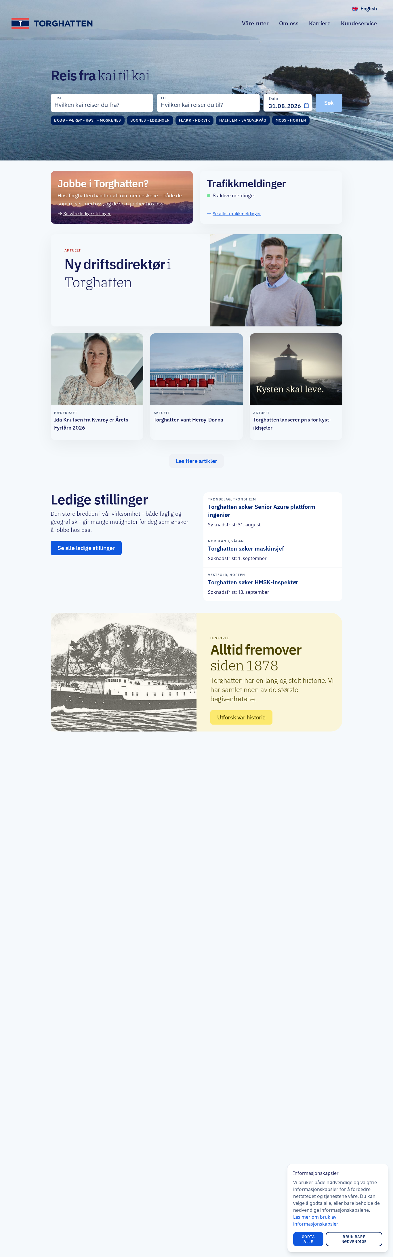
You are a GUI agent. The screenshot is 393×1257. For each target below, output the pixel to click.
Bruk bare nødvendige (354, 1239)
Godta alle (308, 1239)
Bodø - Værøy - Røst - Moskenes (87, 120)
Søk (329, 103)
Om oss (289, 23)
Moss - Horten (291, 120)
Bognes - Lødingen (150, 120)
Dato (273, 98)
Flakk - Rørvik (194, 120)
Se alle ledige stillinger (86, 548)
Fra (58, 98)
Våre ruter (255, 23)
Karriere (320, 23)
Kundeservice (359, 23)
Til (164, 98)
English (370, 10)
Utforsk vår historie (241, 717)
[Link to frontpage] (53, 23)
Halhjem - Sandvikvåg (242, 120)
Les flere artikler (196, 461)
